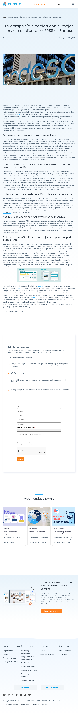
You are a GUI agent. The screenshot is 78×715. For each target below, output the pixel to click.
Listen (19, 114)
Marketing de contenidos (26, 652)
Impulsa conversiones (29, 670)
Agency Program (27, 680)
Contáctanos (63, 654)
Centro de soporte (47, 654)
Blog (4, 17)
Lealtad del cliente (28, 666)
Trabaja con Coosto (10, 662)
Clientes (6, 654)
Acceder (43, 651)
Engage (32, 297)
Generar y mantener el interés (29, 675)
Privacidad (35, 705)
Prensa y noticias (9, 658)
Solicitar (20, 459)
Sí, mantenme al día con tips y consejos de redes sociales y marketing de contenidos (37, 444)
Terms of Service (11, 705)
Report (20, 288)
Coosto (40, 286)
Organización (8, 651)
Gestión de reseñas (28, 663)
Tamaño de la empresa (26, 428)
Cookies (45, 705)
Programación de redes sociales (28, 658)
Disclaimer (25, 705)
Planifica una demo (65, 651)
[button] (73, 4)
